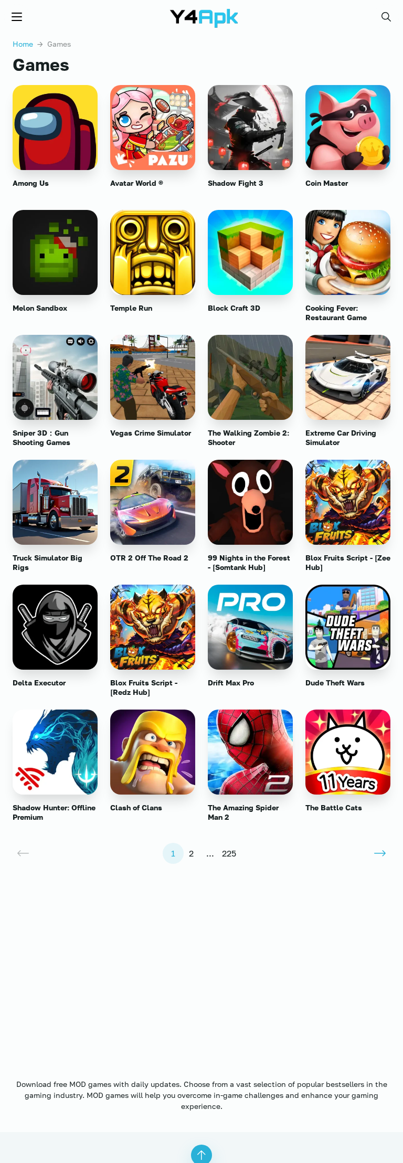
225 (229, 853)
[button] (386, 16)
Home (23, 43)
